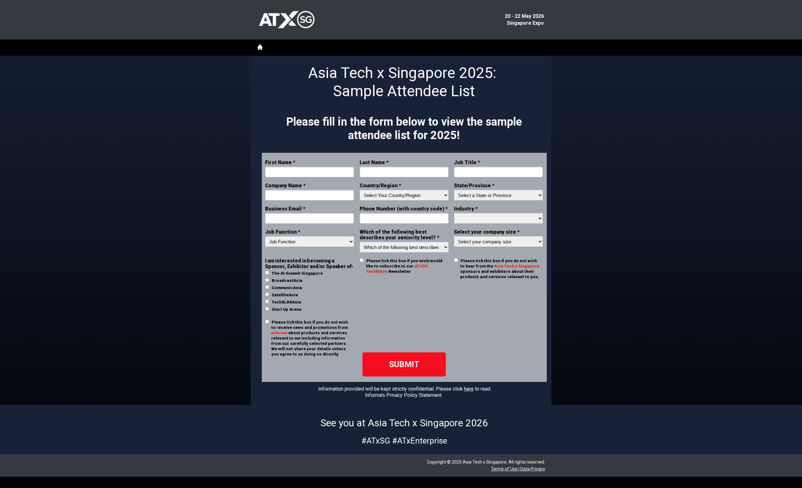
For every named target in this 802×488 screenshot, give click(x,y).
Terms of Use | (505, 468)
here (469, 389)
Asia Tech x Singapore (516, 266)
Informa (279, 332)
